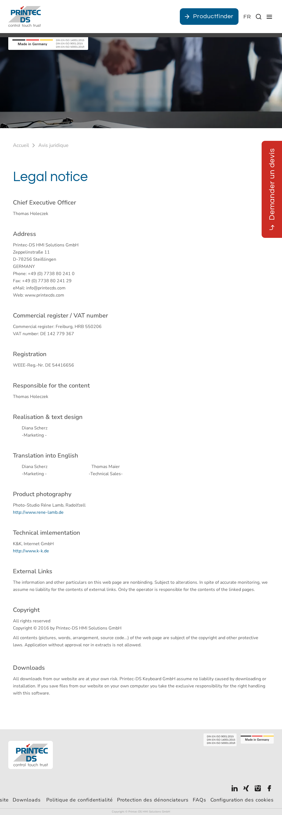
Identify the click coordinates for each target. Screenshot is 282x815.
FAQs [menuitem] (199, 800)
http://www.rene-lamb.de (38, 512)
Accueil (21, 145)
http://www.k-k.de (31, 551)
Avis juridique (53, 145)
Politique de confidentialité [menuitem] (79, 800)
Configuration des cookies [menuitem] (242, 800)
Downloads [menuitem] (27, 800)
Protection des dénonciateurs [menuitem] (153, 800)
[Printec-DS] (24, 16)
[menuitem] (234, 788)
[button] (247, 17)
